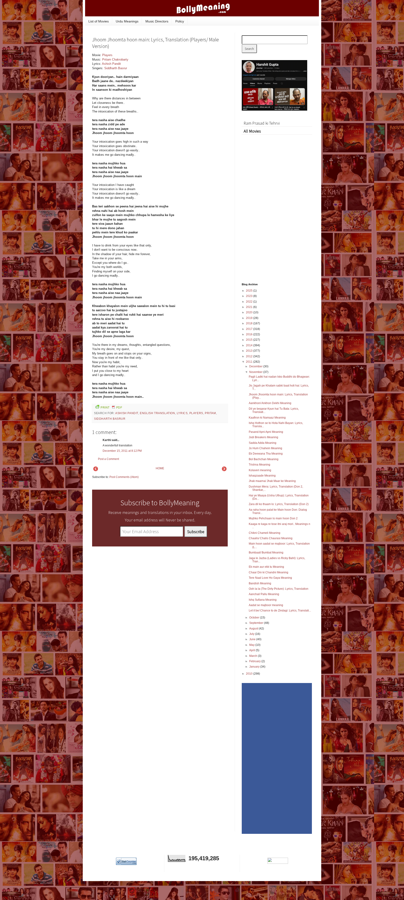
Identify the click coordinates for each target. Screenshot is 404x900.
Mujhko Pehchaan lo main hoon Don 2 (273, 518)
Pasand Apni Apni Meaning (266, 432)
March (253, 656)
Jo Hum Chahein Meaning (265, 448)
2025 (249, 290)
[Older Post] (224, 470)
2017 (249, 329)
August (254, 628)
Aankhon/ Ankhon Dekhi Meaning (270, 403)
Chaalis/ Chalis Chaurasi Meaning (270, 538)
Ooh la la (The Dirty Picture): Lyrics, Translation (278, 588)
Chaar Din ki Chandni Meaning (268, 572)
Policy (179, 21)
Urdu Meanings (127, 21)
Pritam (210, 413)
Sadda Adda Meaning (262, 443)
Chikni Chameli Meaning (264, 533)
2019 (249, 318)
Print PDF (111, 407)
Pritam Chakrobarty (115, 59)
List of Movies (98, 21)
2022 (249, 301)
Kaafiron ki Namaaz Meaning (267, 417)
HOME (160, 468)
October (254, 617)
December (256, 366)
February (255, 661)
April (252, 650)
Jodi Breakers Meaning (263, 437)
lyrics (182, 413)
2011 (249, 361)
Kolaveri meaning (260, 470)
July (252, 634)
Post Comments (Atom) (124, 477)
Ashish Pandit (111, 63)
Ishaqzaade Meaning (262, 475)
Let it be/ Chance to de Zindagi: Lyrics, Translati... (280, 610)
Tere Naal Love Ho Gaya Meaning (270, 577)
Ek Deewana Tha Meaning (266, 453)
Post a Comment (108, 459)
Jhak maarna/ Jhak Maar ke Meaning (272, 481)
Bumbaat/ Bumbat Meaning (266, 552)
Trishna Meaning (259, 464)
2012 (249, 356)
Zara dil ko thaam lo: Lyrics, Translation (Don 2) (279, 504)
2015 (249, 339)
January (254, 666)
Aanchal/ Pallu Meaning (264, 594)
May (252, 645)
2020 (249, 312)
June (252, 639)
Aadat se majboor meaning (266, 605)
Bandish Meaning (260, 583)
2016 (249, 334)
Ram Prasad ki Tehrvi (262, 123)
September (256, 623)
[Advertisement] (193, 84)
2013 (249, 350)
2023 (249, 296)
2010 (249, 673)
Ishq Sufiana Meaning (263, 599)
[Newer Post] (95, 470)
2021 (249, 307)
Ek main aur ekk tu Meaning (266, 566)
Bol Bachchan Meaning (263, 459)
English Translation (157, 413)
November (256, 372)
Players (107, 55)
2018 (249, 323)
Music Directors (156, 21)
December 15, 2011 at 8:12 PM (122, 450)
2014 (249, 345)
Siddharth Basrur (115, 68)
